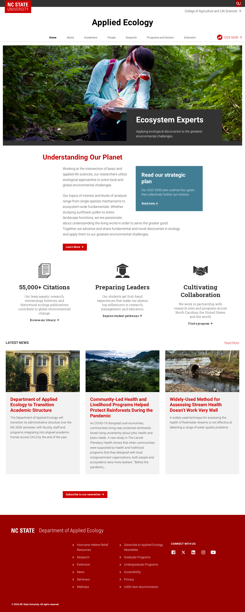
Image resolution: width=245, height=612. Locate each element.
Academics (90, 37)
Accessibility (132, 572)
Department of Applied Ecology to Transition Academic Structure (33, 405)
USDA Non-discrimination (141, 587)
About (70, 37)
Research (131, 37)
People (112, 37)
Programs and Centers (160, 37)
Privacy (129, 579)
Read (148, 203)
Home (52, 37)
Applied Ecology (122, 22)
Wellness (83, 587)
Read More (232, 343)
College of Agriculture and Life (211, 11)
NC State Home (18, 6)
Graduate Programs (137, 557)
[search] (238, 3)
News (80, 572)
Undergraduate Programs (141, 564)
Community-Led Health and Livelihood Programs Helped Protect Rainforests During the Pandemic (121, 407)
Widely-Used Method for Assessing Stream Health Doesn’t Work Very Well (196, 405)
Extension (190, 37)
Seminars (83, 579)
